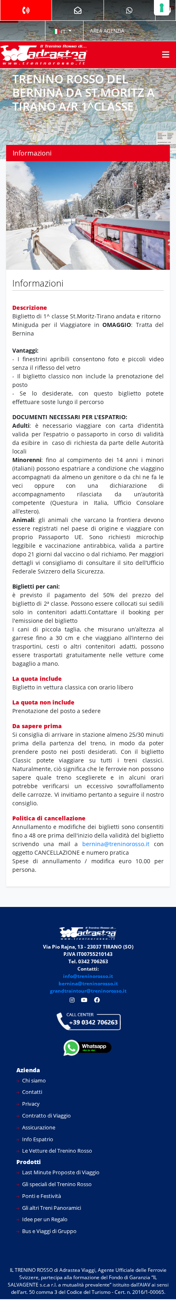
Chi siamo (33, 1080)
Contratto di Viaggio (46, 1115)
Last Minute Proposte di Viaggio (60, 1172)
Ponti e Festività (41, 1196)
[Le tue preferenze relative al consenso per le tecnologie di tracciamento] (161, 8)
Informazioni (32, 153)
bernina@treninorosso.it (118, 844)
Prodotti (28, 1162)
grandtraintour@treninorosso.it (88, 990)
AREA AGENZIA (107, 30)
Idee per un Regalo (44, 1219)
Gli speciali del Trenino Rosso (56, 1184)
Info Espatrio (37, 1139)
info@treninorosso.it (88, 976)
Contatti (31, 1092)
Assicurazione (38, 1127)
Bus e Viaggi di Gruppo (49, 1231)
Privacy (30, 1103)
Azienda (28, 1070)
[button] (62, 31)
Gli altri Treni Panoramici (51, 1207)
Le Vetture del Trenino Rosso (56, 1150)
